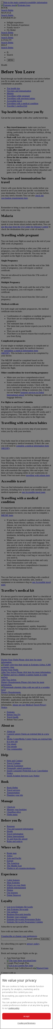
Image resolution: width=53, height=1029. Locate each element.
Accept (26, 1016)
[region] (26, 1001)
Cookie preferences (26, 1023)
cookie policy (13, 1008)
